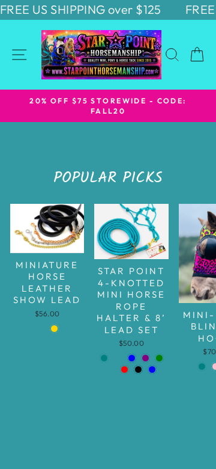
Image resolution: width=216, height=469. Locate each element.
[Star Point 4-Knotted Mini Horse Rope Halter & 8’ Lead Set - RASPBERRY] (117, 358)
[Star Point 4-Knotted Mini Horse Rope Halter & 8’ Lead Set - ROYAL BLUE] (131, 358)
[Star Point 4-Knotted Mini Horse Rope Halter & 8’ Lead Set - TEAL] (104, 358)
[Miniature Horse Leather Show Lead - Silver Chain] (40, 328)
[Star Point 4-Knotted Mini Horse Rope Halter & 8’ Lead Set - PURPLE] (145, 358)
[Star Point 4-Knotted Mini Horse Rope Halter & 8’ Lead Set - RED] (124, 369)
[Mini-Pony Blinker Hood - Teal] (201, 366)
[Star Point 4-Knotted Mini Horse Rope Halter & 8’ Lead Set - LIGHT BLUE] (152, 369)
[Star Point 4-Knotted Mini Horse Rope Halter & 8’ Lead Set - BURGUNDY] (110, 369)
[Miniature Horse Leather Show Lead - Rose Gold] (54, 328)
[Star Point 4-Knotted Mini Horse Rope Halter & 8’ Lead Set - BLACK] (138, 369)
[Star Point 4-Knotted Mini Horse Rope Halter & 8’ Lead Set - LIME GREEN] (159, 358)
